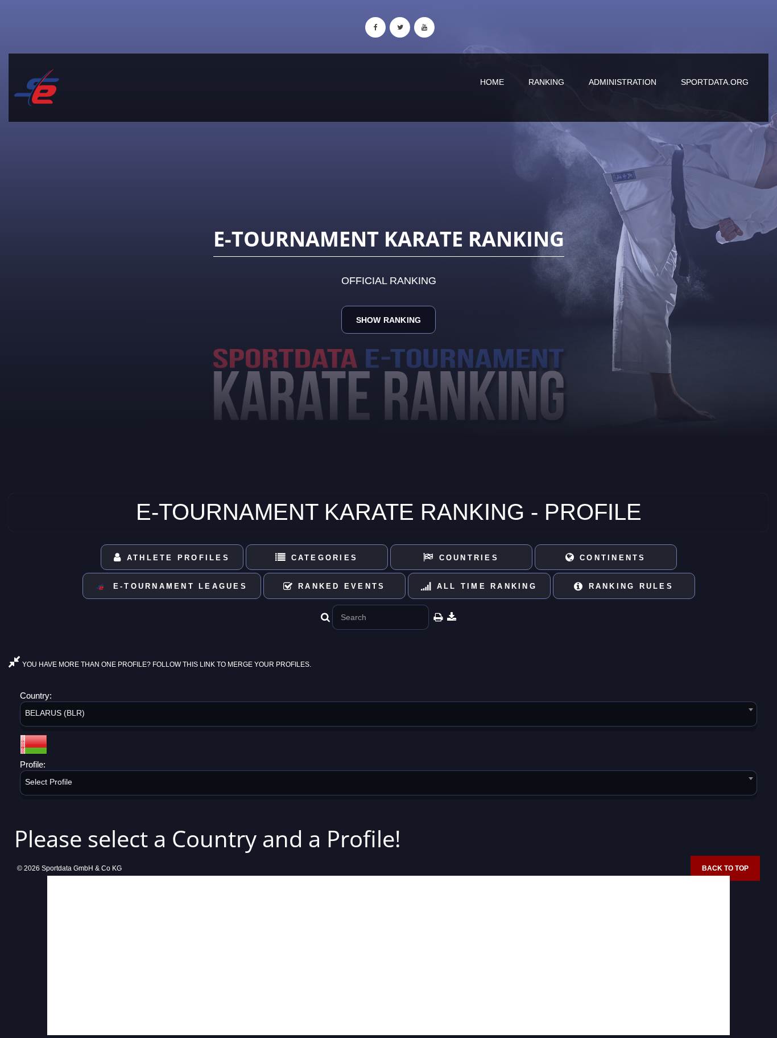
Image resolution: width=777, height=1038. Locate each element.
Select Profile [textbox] (48, 781)
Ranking (546, 82)
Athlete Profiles (176, 557)
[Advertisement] (388, 955)
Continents (611, 557)
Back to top (725, 868)
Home (492, 82)
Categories (322, 557)
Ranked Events (340, 586)
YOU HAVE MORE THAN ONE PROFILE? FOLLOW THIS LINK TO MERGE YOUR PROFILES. (165, 664)
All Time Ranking (485, 586)
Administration (622, 82)
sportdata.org (715, 82)
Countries (467, 557)
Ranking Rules (628, 586)
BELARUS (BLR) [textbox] (55, 712)
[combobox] (388, 716)
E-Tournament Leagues (176, 586)
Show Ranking (388, 320)
